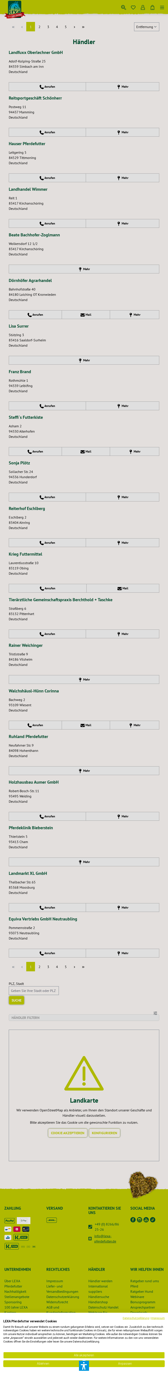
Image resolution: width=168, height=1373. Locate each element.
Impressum (158, 1318)
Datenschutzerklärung (136, 1318)
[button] (84, 1366)
